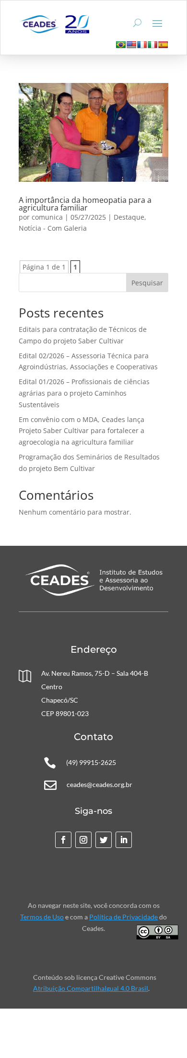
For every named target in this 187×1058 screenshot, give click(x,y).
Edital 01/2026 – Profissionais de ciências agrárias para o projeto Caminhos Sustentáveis (84, 393)
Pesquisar (147, 282)
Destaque (129, 217)
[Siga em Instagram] (83, 840)
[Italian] (152, 44)
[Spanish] (163, 44)
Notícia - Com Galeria (53, 228)
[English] (131, 44)
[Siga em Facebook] (63, 840)
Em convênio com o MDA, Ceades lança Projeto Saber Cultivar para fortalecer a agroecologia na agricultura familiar (81, 431)
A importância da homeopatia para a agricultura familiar (85, 204)
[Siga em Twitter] (103, 840)
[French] (142, 44)
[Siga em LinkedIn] (124, 840)
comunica (47, 217)
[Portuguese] (121, 44)
